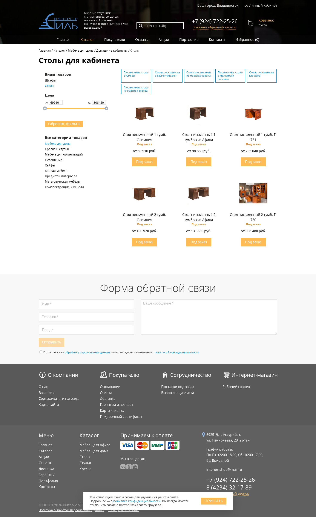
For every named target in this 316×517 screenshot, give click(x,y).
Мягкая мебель (56, 171)
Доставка (107, 398)
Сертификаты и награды (59, 398)
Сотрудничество (190, 374)
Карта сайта (49, 404)
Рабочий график (236, 386)
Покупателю (114, 39)
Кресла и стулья (57, 149)
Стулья (85, 462)
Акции (164, 39)
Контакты (217, 39)
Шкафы (50, 80)
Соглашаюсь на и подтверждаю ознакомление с (121, 352)
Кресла (85, 468)
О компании (63, 374)
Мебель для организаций (64, 154)
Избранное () (247, 39)
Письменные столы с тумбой (136, 74)
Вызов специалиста (177, 392)
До (89, 102)
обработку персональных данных (87, 352)
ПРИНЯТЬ (213, 501)
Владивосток (227, 5)
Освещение (53, 160)
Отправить (51, 342)
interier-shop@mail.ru (224, 469)
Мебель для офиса (95, 445)
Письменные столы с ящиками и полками (230, 76)
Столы (49, 86)
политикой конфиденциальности (177, 352)
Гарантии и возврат (116, 404)
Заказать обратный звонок (214, 27)
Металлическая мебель (62, 181)
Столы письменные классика (261, 74)
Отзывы (141, 39)
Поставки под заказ (177, 386)
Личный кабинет (263, 5)
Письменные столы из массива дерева (136, 89)
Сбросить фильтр (64, 124)
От (46, 102)
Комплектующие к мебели (64, 187)
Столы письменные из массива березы (198, 74)
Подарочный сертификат (121, 416)
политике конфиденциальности (136, 501)
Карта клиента (112, 410)
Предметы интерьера (61, 176)
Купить (144, 161)
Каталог (87, 39)
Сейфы (50, 165)
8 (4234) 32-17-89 (229, 487)
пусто (266, 22)
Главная (63, 39)
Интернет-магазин (255, 374)
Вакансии (47, 392)
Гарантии (47, 474)
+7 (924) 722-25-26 (215, 21)
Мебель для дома (58, 144)
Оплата (106, 392)
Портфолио (189, 39)
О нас (43, 386)
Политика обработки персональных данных (71, 510)
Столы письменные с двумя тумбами (167, 74)
